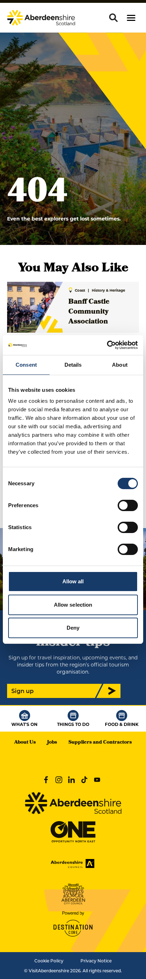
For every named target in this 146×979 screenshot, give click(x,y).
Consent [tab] (26, 365)
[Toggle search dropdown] (113, 17)
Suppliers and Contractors (100, 743)
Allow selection (73, 605)
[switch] (128, 505)
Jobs (52, 743)
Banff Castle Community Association (89, 312)
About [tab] (120, 365)
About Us (25, 743)
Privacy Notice (96, 960)
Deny (73, 628)
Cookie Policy (48, 960)
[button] (131, 17)
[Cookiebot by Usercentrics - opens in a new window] (107, 345)
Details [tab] (73, 365)
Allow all (73, 581)
